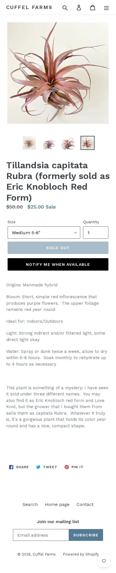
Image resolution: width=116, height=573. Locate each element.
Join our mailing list (58, 521)
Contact (85, 504)
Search (30, 504)
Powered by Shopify (81, 554)
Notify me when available (58, 264)
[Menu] (106, 7)
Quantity (91, 222)
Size (11, 222)
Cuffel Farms (29, 7)
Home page (57, 504)
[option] (29, 142)
